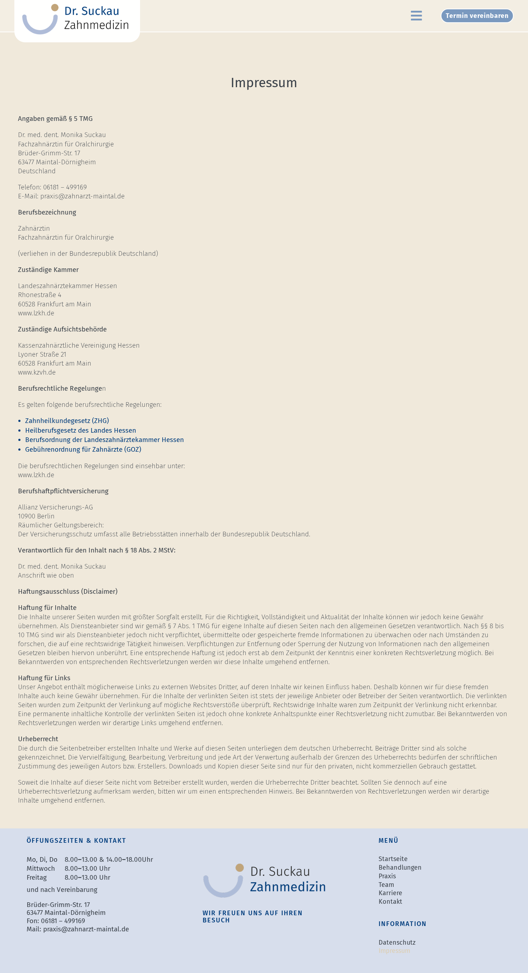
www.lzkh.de (36, 313)
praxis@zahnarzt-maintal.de (86, 929)
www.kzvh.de (37, 372)
